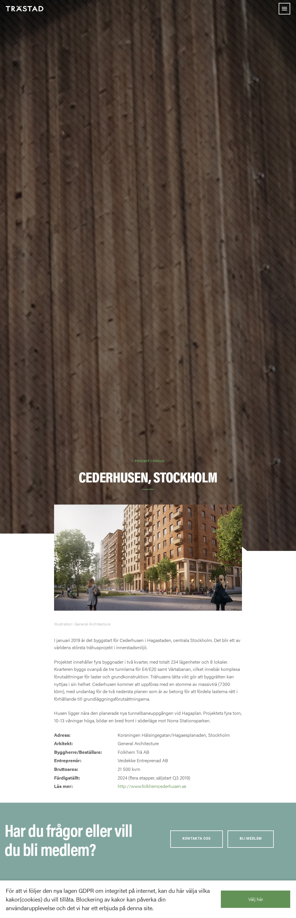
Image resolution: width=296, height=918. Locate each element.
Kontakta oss (196, 838)
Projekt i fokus (149, 460)
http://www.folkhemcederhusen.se (152, 786)
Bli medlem (251, 838)
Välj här (255, 899)
